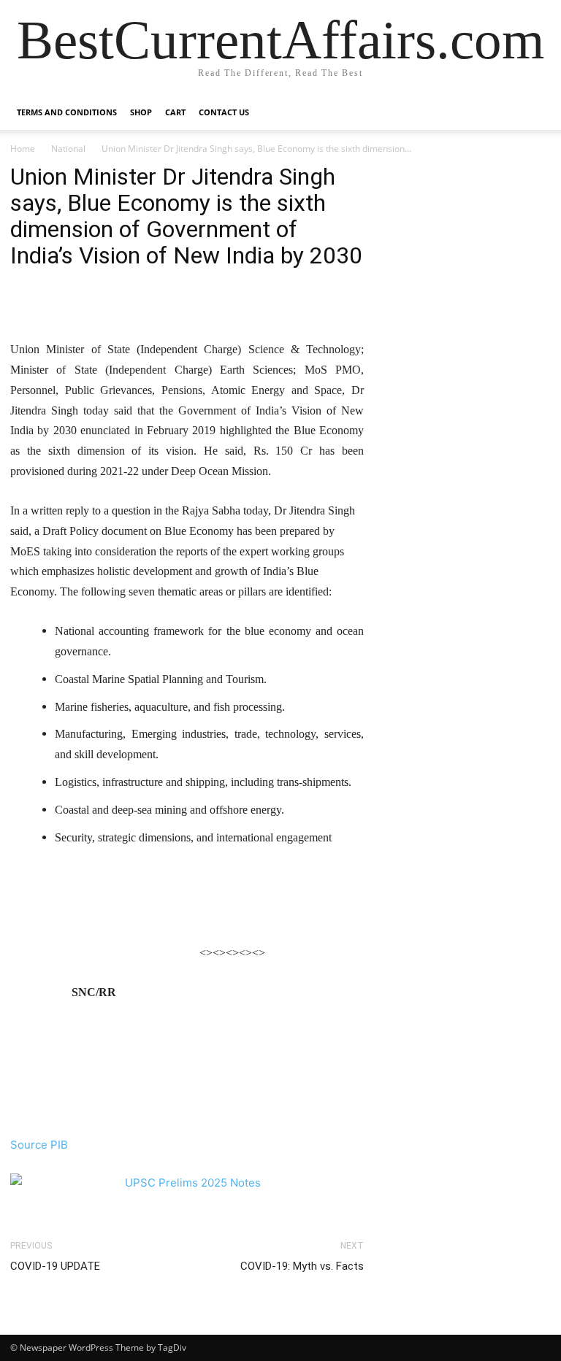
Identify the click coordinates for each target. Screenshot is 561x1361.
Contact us (224, 112)
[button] (533, 113)
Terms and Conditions (67, 112)
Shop (141, 112)
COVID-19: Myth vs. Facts (302, 1266)
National (68, 148)
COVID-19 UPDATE (55, 1266)
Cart (175, 112)
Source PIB (39, 1145)
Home (22, 148)
